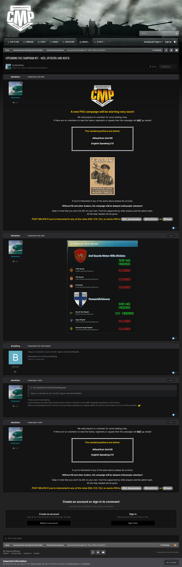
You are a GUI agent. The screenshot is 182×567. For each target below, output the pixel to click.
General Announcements (37, 68)
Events (42, 41)
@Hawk (167, 219)
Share (153, 67)
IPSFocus (16, 551)
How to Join (14, 41)
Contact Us (27, 553)
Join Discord (69, 41)
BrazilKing (15, 346)
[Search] (176, 33)
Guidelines (86, 564)
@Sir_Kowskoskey (131, 219)
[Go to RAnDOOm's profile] (8, 66)
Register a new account (49, 523)
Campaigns (29, 41)
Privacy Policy (16, 553)
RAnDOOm (19, 65)
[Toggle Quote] (31, 388)
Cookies (36, 553)
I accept (172, 562)
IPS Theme (7, 551)
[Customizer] (175, 42)
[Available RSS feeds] (175, 545)
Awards (55, 41)
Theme (5, 553)
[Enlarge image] (102, 95)
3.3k (16, 102)
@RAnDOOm (151, 219)
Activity (100, 41)
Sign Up (168, 42)
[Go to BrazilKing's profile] (15, 357)
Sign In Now (133, 523)
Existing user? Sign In (153, 42)
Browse (85, 41)
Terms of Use (36, 564)
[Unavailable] (102, 286)
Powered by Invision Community (168, 552)
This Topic (167, 33)
